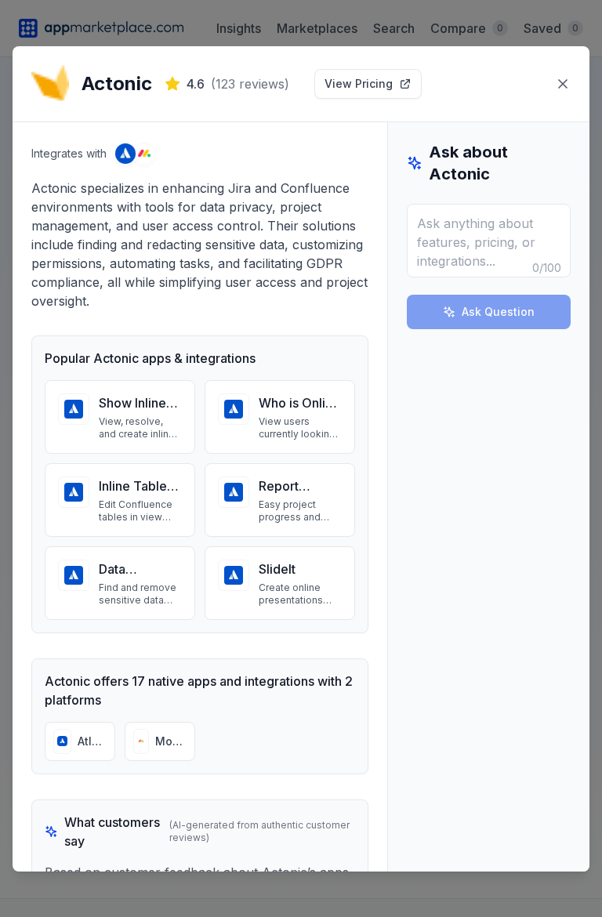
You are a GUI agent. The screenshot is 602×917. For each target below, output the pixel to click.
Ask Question (498, 311)
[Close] (563, 84)
